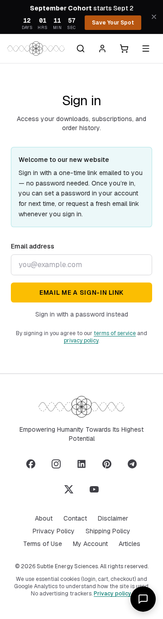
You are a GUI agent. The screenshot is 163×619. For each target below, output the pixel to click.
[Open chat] (143, 599)
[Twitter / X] (69, 489)
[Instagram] (56, 464)
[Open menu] (146, 48)
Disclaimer (113, 518)
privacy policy (81, 340)
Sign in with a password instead (81, 314)
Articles (129, 544)
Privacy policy (112, 593)
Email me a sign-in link (81, 292)
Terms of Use (42, 544)
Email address (32, 246)
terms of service (115, 333)
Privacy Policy (54, 531)
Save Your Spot (113, 22)
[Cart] (124, 48)
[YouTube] (94, 489)
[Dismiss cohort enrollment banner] (154, 17)
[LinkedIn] (81, 464)
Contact (75, 518)
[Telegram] (132, 464)
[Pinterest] (107, 464)
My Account (90, 544)
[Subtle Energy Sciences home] (36, 48)
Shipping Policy (108, 531)
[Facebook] (31, 464)
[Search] (81, 48)
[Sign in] (102, 48)
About (44, 518)
